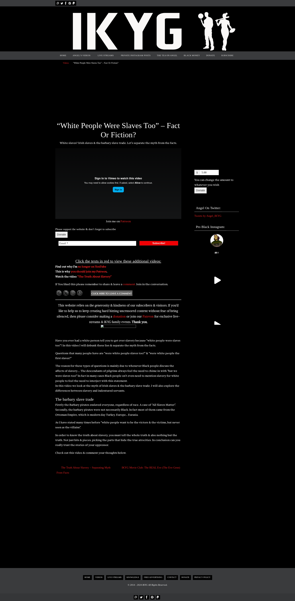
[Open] (216, 280)
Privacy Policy (202, 577)
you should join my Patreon (89, 271)
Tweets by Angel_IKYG (207, 215)
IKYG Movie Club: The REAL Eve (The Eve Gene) (151, 467)
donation (119, 316)
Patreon (125, 221)
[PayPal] (73, 3)
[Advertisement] (118, 93)
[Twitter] (61, 3)
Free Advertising (153, 577)
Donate (61, 234)
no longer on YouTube (92, 266)
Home (87, 577)
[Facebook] (65, 3)
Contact (172, 577)
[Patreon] (57, 3)
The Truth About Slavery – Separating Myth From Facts (83, 470)
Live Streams (115, 577)
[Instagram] (69, 3)
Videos (66, 63)
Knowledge (133, 577)
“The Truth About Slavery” (94, 276)
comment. (129, 284)
